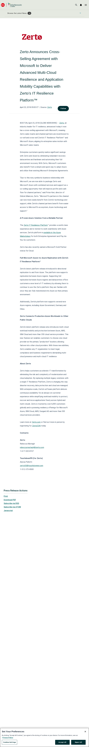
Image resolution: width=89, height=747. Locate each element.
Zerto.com (36, 422)
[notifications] (81, 5)
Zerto (49, 107)
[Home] (11, 5)
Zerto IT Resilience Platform (36, 225)
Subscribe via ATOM (12, 507)
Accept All (62, 742)
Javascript (8, 510)
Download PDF (10, 500)
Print (6, 496)
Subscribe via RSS (11, 503)
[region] (44, 737)
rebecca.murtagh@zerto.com (32, 447)
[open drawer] (85, 5)
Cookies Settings (9, 742)
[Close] (85, 731)
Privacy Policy (7, 737)
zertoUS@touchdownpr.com (31, 466)
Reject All (78, 742)
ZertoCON (36, 426)
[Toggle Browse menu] (80, 13)
